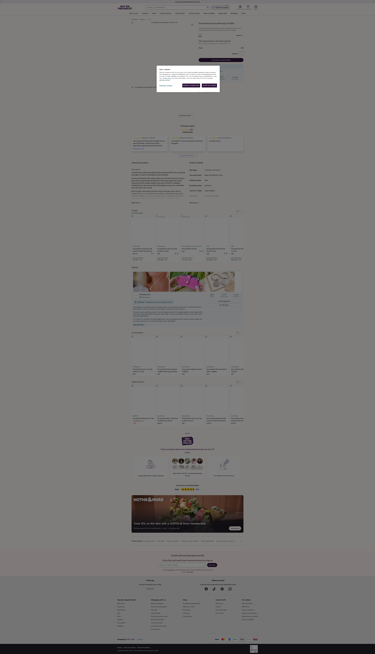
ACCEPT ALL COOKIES (209, 85)
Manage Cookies (165, 85)
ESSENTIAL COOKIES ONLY (191, 85)
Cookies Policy (167, 78)
